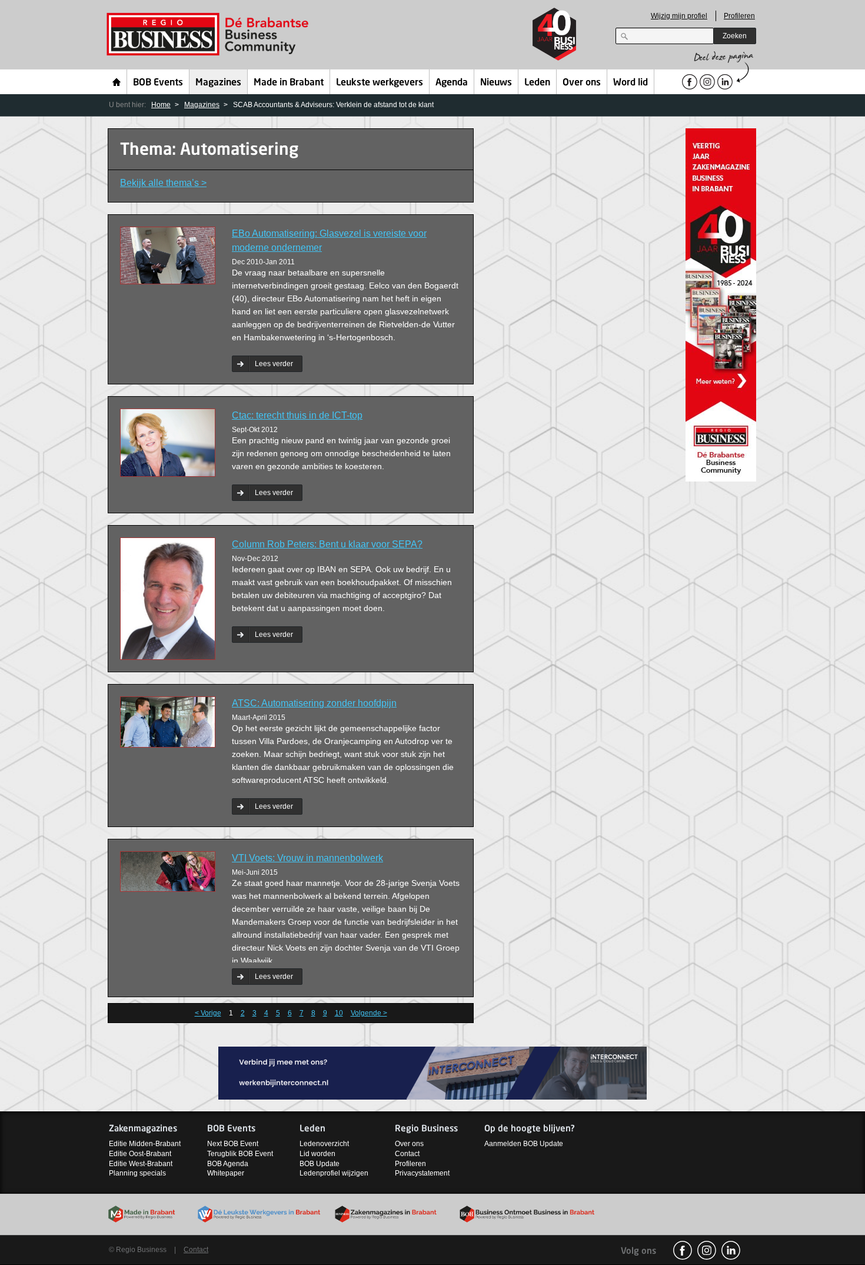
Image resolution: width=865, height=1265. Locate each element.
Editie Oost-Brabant (140, 1154)
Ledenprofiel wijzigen (334, 1173)
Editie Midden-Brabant (145, 1144)
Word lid (630, 83)
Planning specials (137, 1173)
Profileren (739, 16)
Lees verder (274, 364)
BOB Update (320, 1164)
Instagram (706, 1250)
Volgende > (369, 1013)
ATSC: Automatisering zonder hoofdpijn (314, 703)
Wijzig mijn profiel (679, 16)
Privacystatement (422, 1173)
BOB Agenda (227, 1164)
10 (339, 1013)
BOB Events (158, 83)
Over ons (582, 83)
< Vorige (208, 1013)
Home (117, 81)
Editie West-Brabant (140, 1164)
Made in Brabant (289, 83)
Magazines (218, 83)
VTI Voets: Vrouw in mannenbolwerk (307, 858)
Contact (407, 1154)
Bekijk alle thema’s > (163, 183)
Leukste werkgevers (379, 83)
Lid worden (317, 1154)
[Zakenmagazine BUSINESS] (721, 304)
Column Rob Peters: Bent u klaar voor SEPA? (327, 544)
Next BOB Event (232, 1144)
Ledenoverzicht (324, 1144)
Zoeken (735, 36)
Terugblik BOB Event (240, 1154)
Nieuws (496, 83)
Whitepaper (225, 1173)
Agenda (451, 83)
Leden (537, 83)
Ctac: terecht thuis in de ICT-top (297, 415)
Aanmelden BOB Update (523, 1144)
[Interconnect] (432, 1072)
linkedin (730, 1250)
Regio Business (210, 34)
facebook (682, 1250)
